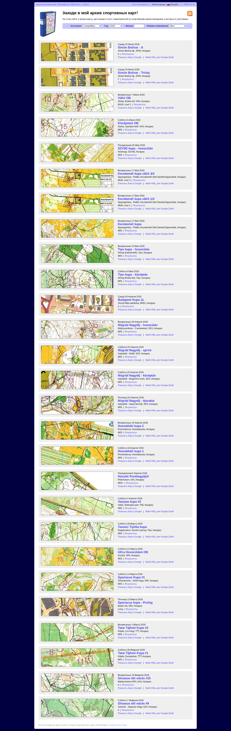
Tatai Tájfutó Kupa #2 (133, 628)
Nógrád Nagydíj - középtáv (137, 375)
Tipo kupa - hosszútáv (133, 249)
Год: (106, 26)
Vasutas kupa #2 (129, 501)
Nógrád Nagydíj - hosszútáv (138, 325)
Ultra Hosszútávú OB (133, 552)
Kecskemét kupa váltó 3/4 (136, 173)
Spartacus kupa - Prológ (135, 602)
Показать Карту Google (130, 57)
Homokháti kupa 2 (131, 426)
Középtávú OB (128, 123)
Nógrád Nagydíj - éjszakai (136, 400)
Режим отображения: (158, 26)
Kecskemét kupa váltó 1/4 (136, 199)
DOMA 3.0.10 (189, 4)
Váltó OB (124, 98)
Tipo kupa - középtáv (133, 274)
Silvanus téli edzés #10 (134, 678)
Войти (86, 4)
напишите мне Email (118, 725)
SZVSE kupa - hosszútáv (135, 148)
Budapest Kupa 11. (131, 300)
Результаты (128, 54)
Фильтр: (130, 26)
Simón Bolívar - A (130, 47)
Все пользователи (141, 4)
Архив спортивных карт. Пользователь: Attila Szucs (58, 4)
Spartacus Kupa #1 (131, 577)
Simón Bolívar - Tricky (134, 72)
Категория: (76, 26)
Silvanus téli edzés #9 (133, 703)
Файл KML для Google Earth (159, 57)
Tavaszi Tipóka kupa (132, 527)
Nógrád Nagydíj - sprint (134, 350)
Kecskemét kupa (129, 224)
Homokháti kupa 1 (131, 451)
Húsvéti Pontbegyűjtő (133, 476)
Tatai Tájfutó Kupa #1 (133, 653)
